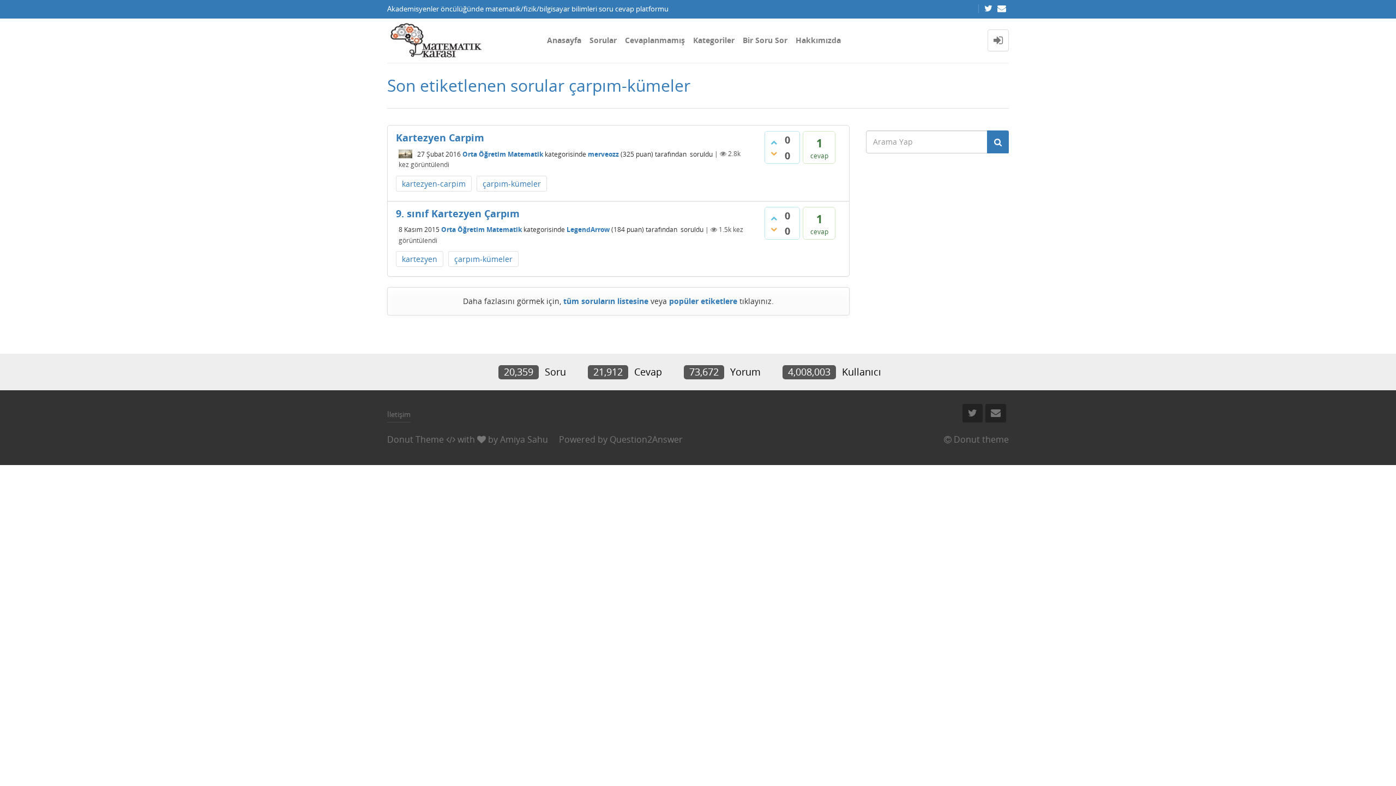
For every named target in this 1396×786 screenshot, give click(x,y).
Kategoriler (714, 40)
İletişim (399, 414)
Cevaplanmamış (655, 40)
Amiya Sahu (524, 439)
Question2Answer (646, 439)
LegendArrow (588, 229)
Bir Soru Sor (765, 40)
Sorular (603, 40)
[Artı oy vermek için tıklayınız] (774, 142)
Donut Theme (415, 439)
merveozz (603, 153)
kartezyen (419, 259)
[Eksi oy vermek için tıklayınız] (774, 153)
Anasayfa (564, 40)
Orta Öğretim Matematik (502, 153)
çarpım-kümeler (512, 183)
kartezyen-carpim (434, 183)
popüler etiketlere (703, 301)
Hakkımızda (818, 40)
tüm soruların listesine (605, 301)
